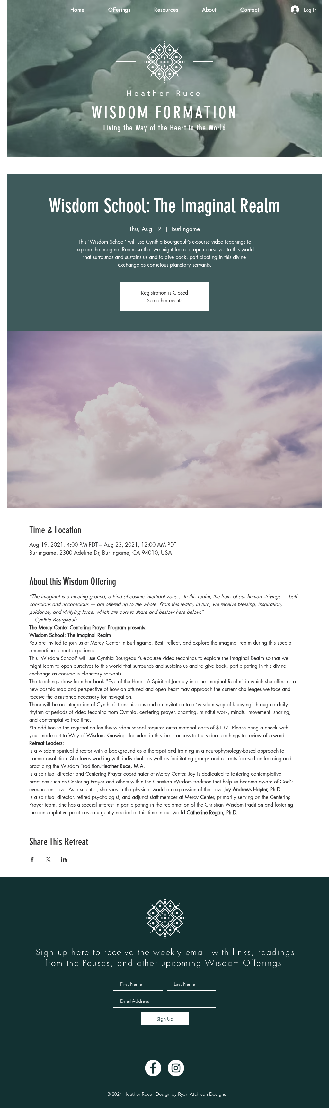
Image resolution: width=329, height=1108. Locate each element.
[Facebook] (153, 1068)
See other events (164, 300)
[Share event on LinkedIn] (64, 859)
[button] (119, 9)
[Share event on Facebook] (32, 859)
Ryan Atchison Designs (202, 1094)
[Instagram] (176, 1068)
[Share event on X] (48, 859)
